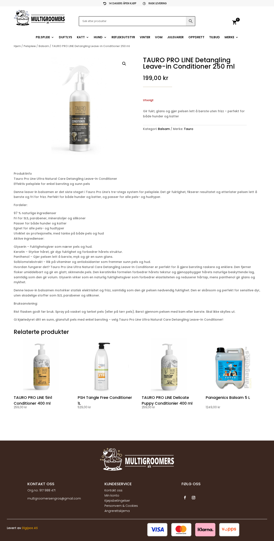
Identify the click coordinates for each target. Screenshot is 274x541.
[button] (124, 64)
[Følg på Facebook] (185, 497)
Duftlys (65, 37)
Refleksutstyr (123, 37)
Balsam (44, 46)
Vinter (145, 37)
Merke (229, 37)
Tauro (188, 129)
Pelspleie (43, 37)
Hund (98, 37)
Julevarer (175, 37)
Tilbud (214, 37)
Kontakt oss (113, 490)
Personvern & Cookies (121, 506)
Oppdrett (196, 37)
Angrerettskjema (117, 511)
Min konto (111, 495)
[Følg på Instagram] (193, 497)
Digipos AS (30, 528)
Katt (81, 37)
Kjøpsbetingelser (117, 500)
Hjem (17, 46)
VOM (158, 37)
